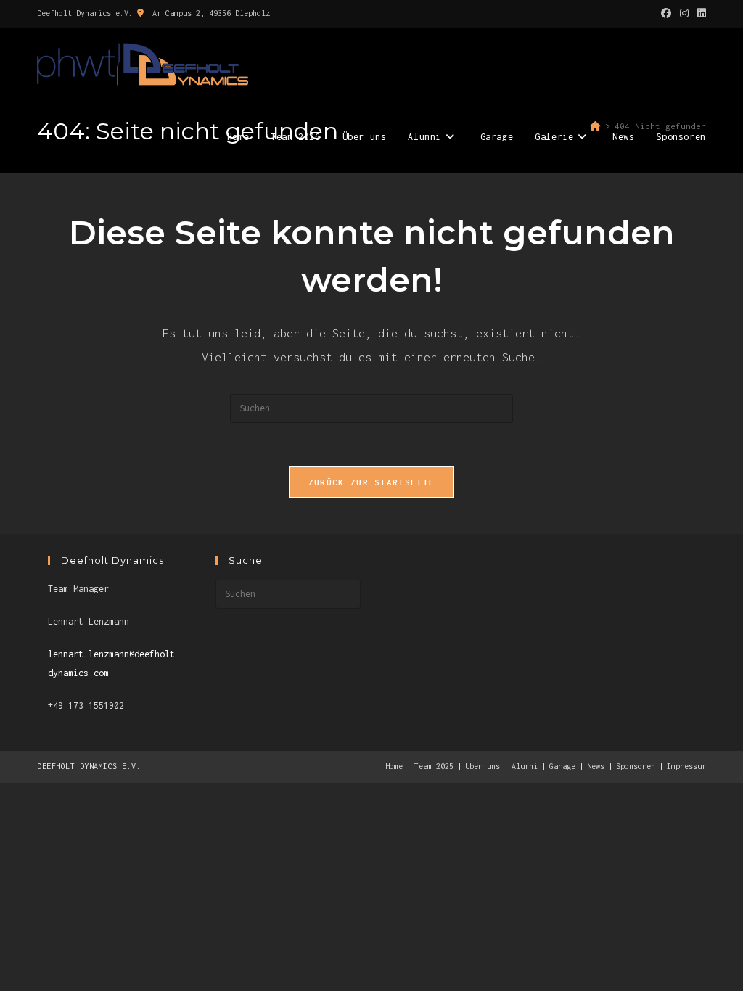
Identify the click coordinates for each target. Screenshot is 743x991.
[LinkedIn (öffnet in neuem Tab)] (699, 14)
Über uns (482, 766)
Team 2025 (433, 766)
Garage (562, 766)
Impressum (686, 766)
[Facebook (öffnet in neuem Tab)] (666, 14)
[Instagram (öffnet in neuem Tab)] (684, 14)
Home (394, 766)
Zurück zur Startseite (371, 482)
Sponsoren (635, 766)
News (595, 766)
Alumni (525, 766)
